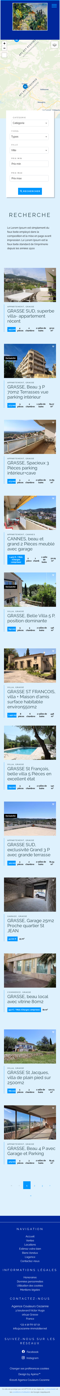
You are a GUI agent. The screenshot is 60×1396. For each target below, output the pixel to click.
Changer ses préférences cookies (29, 1368)
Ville (14, 145)
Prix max (17, 173)
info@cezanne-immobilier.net (30, 1328)
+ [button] (4, 43)
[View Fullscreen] (4, 55)
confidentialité (50, 1389)
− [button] (4, 48)
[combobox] (30, 123)
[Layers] (54, 44)
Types (15, 131)
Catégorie (19, 118)
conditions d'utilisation (21, 1392)
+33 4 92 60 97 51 (30, 1324)
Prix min (16, 158)
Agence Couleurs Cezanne (30, 1306)
